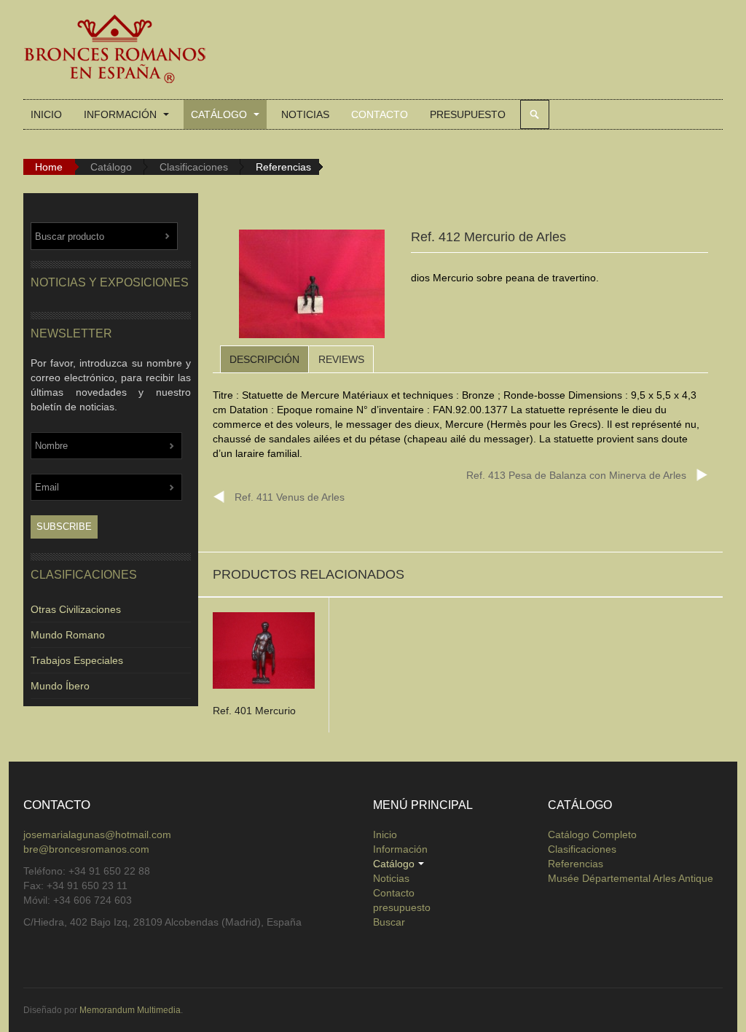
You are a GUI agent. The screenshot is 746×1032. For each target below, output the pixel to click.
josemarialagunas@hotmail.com (97, 834)
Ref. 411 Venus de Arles (290, 497)
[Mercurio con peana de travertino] (312, 286)
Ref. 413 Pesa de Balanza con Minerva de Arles (576, 475)
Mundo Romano (68, 635)
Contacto (379, 114)
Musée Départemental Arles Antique (630, 878)
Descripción (264, 359)
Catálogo (220, 114)
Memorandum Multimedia (130, 1010)
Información (122, 114)
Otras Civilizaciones (76, 609)
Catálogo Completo (592, 834)
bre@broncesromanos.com (86, 849)
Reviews (341, 359)
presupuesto (468, 114)
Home (49, 167)
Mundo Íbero (60, 686)
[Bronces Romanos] (114, 50)
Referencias (575, 863)
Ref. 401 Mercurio (254, 710)
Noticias (305, 114)
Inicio (46, 114)
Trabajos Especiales (77, 660)
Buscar (534, 114)
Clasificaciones (194, 167)
